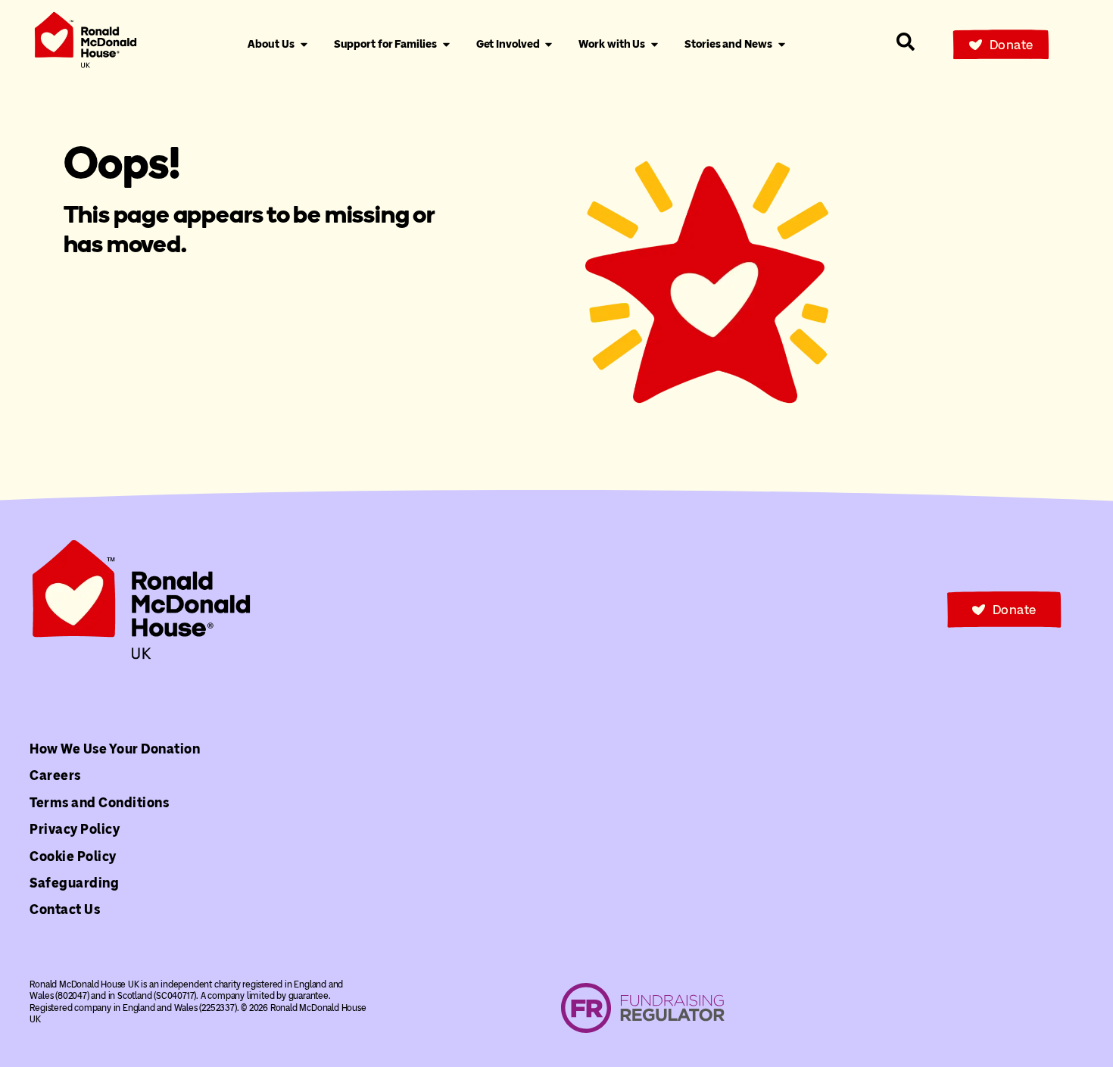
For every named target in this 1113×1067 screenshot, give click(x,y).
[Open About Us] (304, 44)
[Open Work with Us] (654, 44)
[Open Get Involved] (548, 44)
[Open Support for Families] (446, 44)
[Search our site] (905, 42)
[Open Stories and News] (781, 44)
